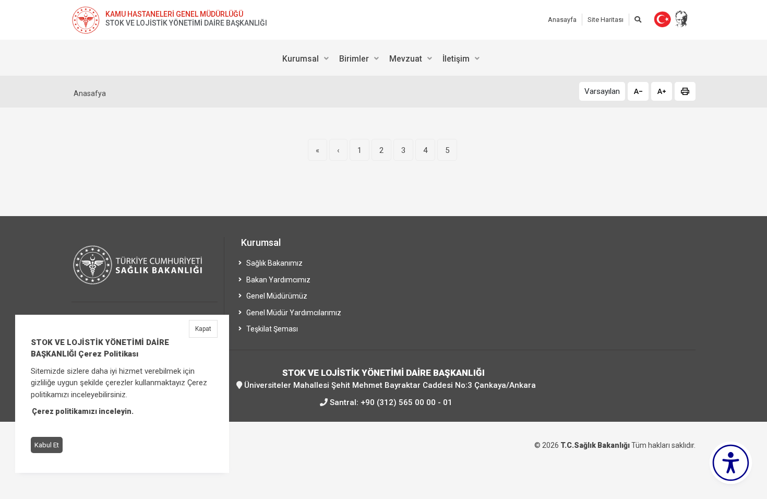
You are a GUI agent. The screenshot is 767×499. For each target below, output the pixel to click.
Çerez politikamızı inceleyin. (83, 412)
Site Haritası (606, 19)
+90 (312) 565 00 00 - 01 (406, 402)
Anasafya (90, 93)
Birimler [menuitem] (354, 59)
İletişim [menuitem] (456, 59)
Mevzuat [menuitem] (405, 59)
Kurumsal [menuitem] (300, 59)
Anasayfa (562, 19)
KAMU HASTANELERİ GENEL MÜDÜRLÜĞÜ (174, 14)
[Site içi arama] (637, 19)
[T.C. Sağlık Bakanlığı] (144, 269)
